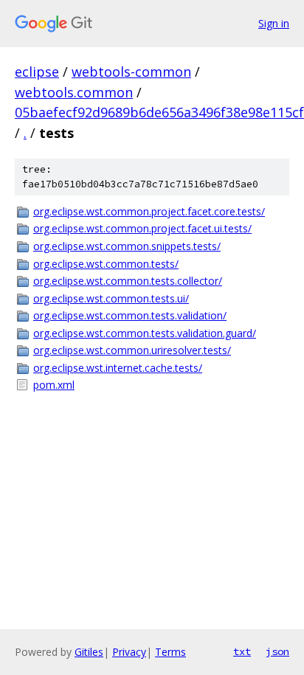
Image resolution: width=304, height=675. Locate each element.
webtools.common (74, 92)
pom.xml (54, 385)
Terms (170, 652)
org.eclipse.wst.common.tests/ (106, 264)
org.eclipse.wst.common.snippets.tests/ (127, 246)
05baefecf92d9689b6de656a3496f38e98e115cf (159, 112)
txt (242, 651)
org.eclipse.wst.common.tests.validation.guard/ (144, 333)
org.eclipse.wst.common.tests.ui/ (111, 298)
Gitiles (89, 652)
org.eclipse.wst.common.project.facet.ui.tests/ (142, 228)
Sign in (273, 23)
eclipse (37, 71)
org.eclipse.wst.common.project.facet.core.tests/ (149, 211)
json (277, 651)
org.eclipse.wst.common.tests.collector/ (127, 281)
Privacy (129, 652)
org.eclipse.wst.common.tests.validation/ (130, 315)
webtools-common (131, 71)
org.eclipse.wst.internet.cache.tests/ (117, 368)
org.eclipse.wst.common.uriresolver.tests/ (132, 350)
